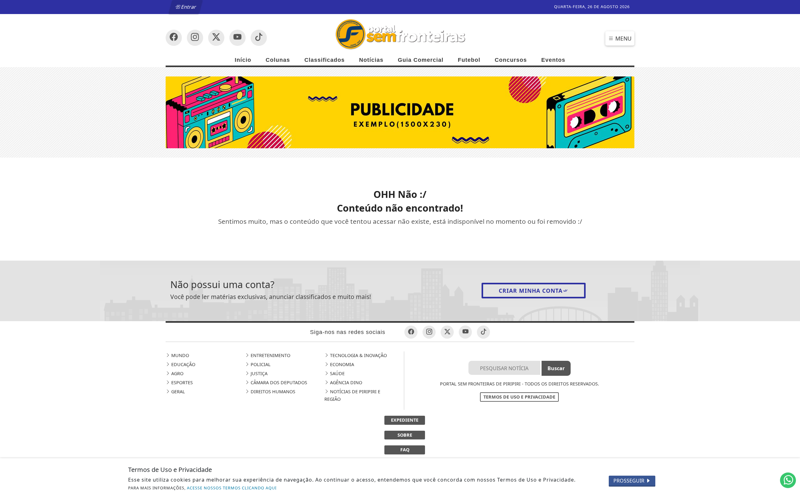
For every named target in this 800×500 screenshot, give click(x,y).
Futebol (469, 60)
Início (243, 60)
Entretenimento (269, 355)
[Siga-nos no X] (216, 38)
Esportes (181, 382)
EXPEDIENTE (404, 420)
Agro (176, 373)
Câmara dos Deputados (278, 382)
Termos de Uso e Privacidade (519, 397)
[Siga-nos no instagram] (237, 38)
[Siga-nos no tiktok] (483, 332)
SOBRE (405, 435)
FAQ (404, 450)
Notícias (371, 60)
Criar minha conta (530, 290)
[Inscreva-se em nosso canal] (195, 38)
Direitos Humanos (272, 392)
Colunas (278, 60)
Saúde (337, 373)
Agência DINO (345, 382)
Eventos (553, 60)
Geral (177, 392)
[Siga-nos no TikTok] (259, 38)
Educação (182, 364)
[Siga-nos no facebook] (174, 38)
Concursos (511, 60)
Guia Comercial (420, 60)
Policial (260, 364)
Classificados (324, 60)
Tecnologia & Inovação (358, 355)
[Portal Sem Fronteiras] (400, 33)
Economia (341, 364)
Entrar (188, 6)
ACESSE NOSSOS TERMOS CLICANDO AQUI (232, 488)
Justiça (258, 373)
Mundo (179, 355)
